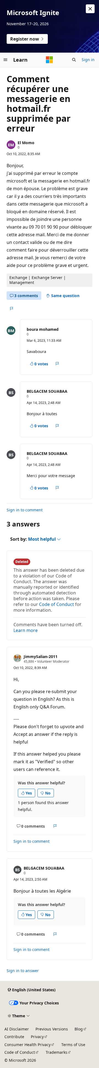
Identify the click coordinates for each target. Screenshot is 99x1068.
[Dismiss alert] (90, 8)
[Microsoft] (49, 59)
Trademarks (56, 1052)
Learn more (25, 630)
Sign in (88, 59)
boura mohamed (43, 329)
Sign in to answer (23, 970)
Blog (79, 1029)
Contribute (14, 1036)
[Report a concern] (11, 308)
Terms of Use (73, 1044)
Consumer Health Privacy (27, 1044)
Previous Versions (51, 1029)
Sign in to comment (25, 509)
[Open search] (73, 60)
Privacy (37, 1036)
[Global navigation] (5, 60)
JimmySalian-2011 (40, 656)
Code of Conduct (56, 604)
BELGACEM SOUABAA (47, 391)
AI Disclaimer (16, 1029)
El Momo (26, 142)
